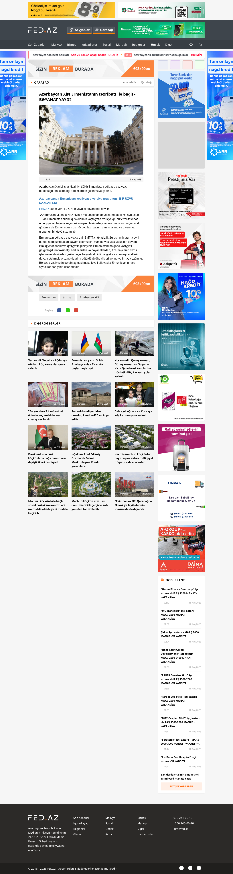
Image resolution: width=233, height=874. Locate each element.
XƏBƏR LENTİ (175, 580)
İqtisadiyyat (89, 45)
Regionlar (138, 45)
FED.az (44, 208)
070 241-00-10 (182, 818)
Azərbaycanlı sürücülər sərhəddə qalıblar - (140, 55)
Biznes (71, 45)
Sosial (107, 45)
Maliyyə (56, 45)
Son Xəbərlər (37, 45)
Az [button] (201, 45)
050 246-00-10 (184, 823)
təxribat (67, 297)
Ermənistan (49, 297)
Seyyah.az (82, 30)
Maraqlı (121, 45)
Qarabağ (106, 30)
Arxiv (108, 834)
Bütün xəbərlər (181, 786)
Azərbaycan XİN (89, 297)
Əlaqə (77, 834)
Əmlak (155, 45)
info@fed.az (180, 829)
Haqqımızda (145, 834)
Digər (169, 45)
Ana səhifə (129, 82)
